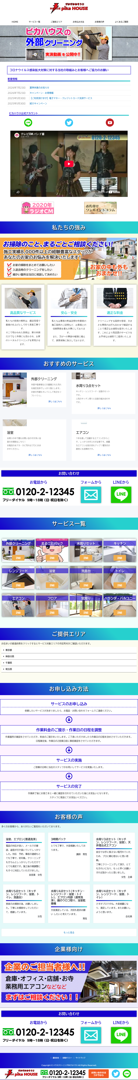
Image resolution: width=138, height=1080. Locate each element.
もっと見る (69, 932)
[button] (10, 43)
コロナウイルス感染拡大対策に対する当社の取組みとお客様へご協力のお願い (59, 70)
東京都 (9, 650)
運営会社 (56, 1058)
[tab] (69, 70)
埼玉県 (9, 669)
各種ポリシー (67, 1058)
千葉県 (9, 663)
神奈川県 (10, 656)
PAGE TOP (132, 1045)
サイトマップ (80, 1058)
